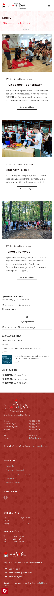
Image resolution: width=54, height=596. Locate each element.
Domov (26, 29)
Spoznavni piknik (17, 169)
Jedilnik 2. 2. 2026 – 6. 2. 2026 (18, 474)
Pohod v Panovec (18, 251)
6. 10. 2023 (27, 246)
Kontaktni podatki (13, 483)
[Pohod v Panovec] (27, 220)
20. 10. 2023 (28, 79)
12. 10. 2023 (28, 164)
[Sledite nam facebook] (6, 498)
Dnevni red (10, 478)
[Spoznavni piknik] (27, 138)
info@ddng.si (10, 309)
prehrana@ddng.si (28, 328)
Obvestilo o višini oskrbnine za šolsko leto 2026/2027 (22, 348)
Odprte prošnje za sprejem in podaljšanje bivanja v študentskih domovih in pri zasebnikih (31, 357)
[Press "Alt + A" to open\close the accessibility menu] (5, 591)
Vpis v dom (10, 466)
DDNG (8, 79)
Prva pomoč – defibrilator (24, 84)
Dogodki (17, 79)
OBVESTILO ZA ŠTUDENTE (12, 340)
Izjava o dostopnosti (40, 446)
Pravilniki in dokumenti (15, 470)
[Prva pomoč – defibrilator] (27, 53)
